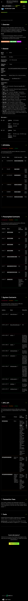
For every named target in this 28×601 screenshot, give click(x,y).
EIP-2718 (6, 90)
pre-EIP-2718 (21, 86)
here (21, 454)
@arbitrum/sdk (4, 521)
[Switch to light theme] (3, 599)
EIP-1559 (16, 92)
